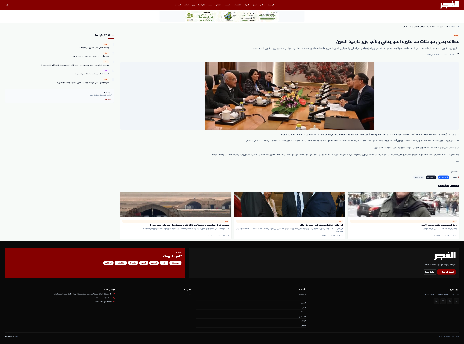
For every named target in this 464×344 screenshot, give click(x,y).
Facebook (442, 177)
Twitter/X (430, 177)
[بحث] (7, 5)
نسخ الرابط (417, 177)
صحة (210, 4)
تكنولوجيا (201, 4)
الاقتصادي (237, 4)
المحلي (254, 4)
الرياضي (227, 4)
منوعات (133, 262)
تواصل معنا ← (107, 99)
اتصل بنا (178, 4)
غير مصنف (175, 262)
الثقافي (218, 4)
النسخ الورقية (448, 272)
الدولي (246, 4)
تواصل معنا (429, 272)
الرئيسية (271, 4)
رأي (193, 4)
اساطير (186, 4)
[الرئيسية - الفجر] (449, 5)
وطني (262, 4)
